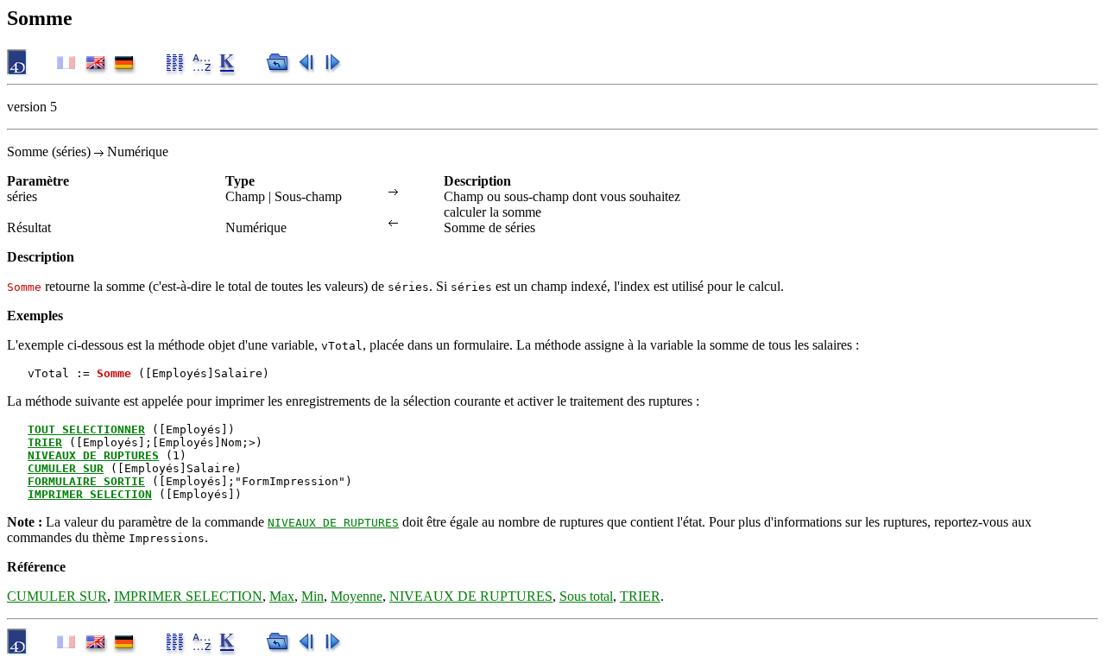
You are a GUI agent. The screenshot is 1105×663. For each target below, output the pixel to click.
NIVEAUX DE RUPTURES (93, 455)
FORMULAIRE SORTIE (86, 481)
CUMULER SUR (66, 468)
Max (281, 596)
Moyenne (356, 596)
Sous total (586, 596)
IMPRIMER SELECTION (90, 494)
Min (312, 596)
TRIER (45, 442)
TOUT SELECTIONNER (86, 429)
